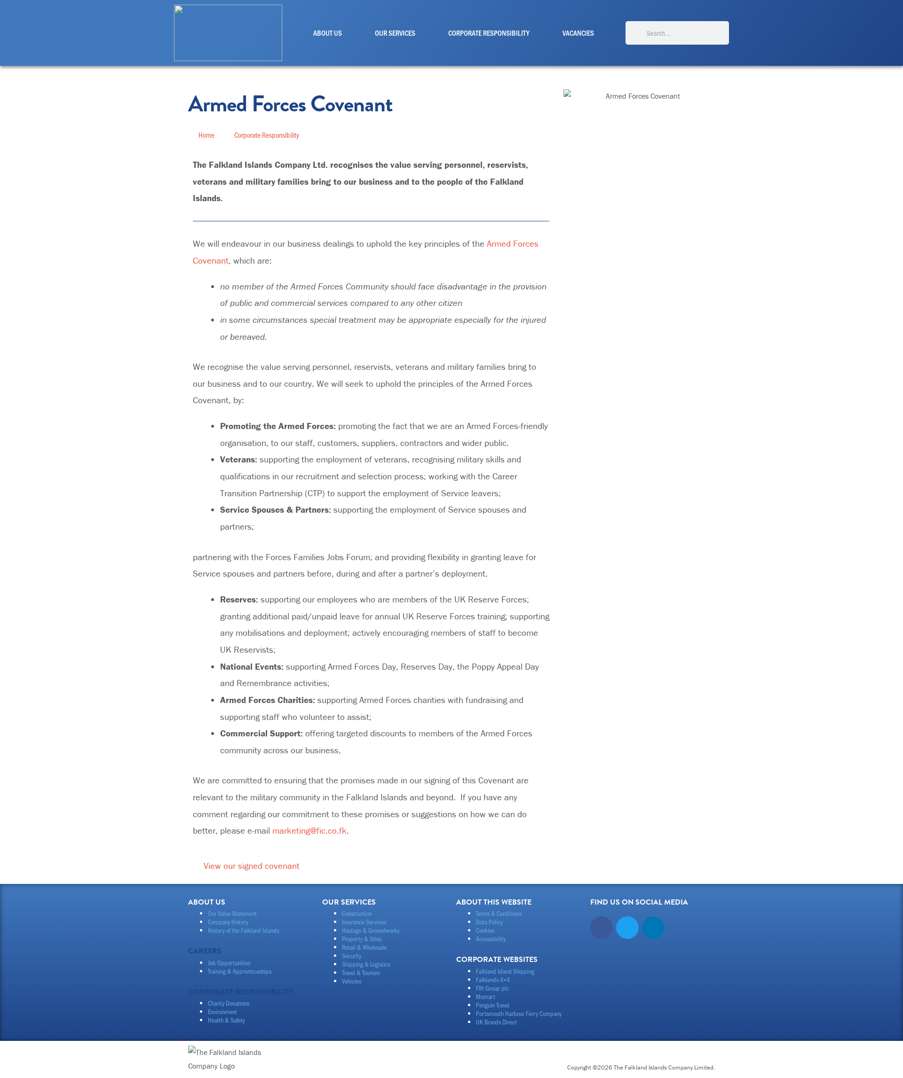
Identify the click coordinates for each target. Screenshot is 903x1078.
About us (327, 33)
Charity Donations (228, 1003)
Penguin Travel (492, 1004)
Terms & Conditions (499, 913)
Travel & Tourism (361, 972)
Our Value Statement (232, 913)
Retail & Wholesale (364, 947)
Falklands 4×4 (493, 979)
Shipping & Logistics (366, 964)
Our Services (395, 33)
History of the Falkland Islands (243, 930)
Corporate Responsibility (489, 33)
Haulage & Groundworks (370, 930)
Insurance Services (364, 921)
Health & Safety (226, 1020)
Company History (228, 921)
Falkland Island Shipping (505, 971)
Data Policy (489, 921)
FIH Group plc (492, 988)
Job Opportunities (229, 962)
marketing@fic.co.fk (309, 830)
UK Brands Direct (496, 1021)
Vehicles (351, 980)
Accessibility (491, 938)
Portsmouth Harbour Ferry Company (519, 1013)
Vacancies (578, 33)
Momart (485, 996)
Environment (222, 1011)
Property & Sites (361, 938)
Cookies (485, 930)
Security (351, 955)
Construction (357, 913)
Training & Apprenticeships (239, 971)
